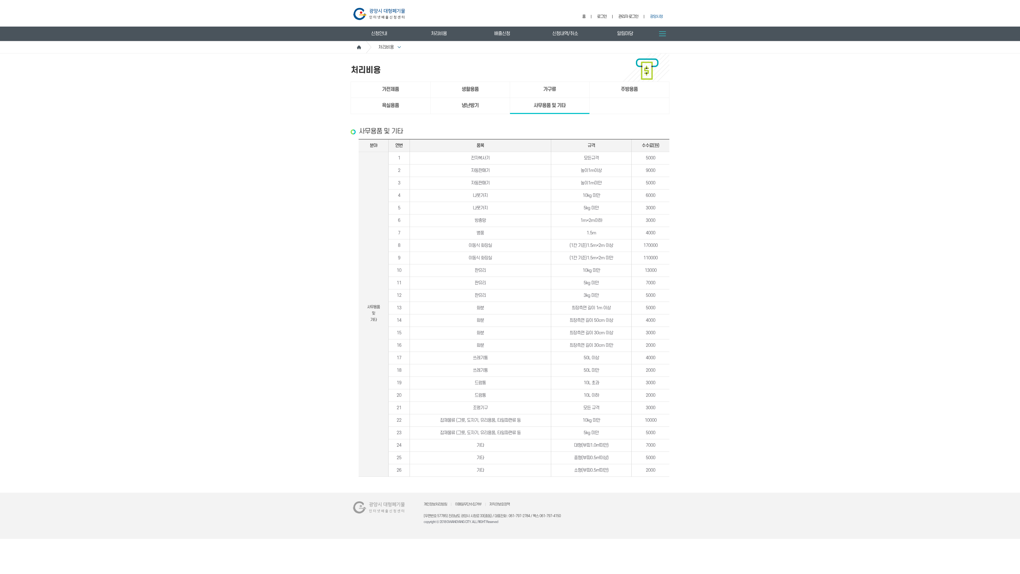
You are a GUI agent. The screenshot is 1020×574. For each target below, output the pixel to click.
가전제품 (390, 89)
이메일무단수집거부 (468, 504)
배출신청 (502, 33)
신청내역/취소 (565, 33)
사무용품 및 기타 (550, 105)
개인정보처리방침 (435, 504)
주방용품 (629, 89)
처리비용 (439, 33)
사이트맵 (662, 33)
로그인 (602, 16)
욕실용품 (390, 105)
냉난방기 (470, 105)
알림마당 (625, 33)
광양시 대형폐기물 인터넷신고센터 (379, 14)
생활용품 (470, 89)
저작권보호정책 (499, 504)
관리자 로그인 (628, 16)
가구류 (549, 89)
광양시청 (656, 16)
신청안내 (379, 33)
